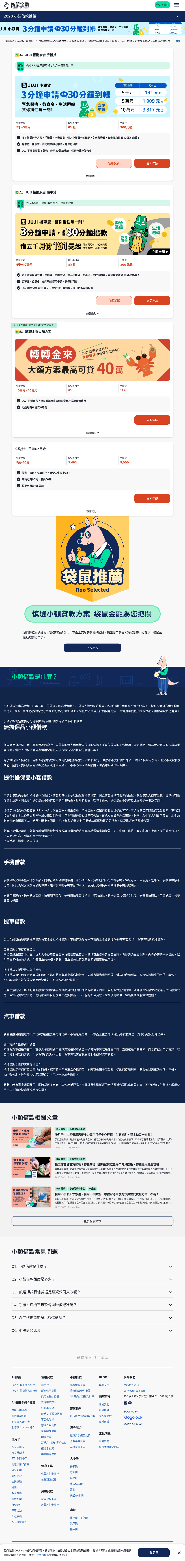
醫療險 (74, 1466)
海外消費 (17, 1475)
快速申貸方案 (48, 1402)
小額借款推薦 (77, 1384)
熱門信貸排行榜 (50, 1396)
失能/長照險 (77, 1495)
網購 (14, 1487)
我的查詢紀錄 (19, 1415)
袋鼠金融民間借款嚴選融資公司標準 (94, 821)
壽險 (72, 1489)
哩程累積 (17, 1516)
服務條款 (104, 1410)
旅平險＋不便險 (79, 1517)
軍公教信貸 (47, 1419)
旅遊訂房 (17, 1493)
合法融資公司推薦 (80, 1390)
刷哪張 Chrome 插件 (23, 1427)
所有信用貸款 (48, 1390)
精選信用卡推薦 (20, 1464)
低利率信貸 (47, 1407)
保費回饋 (17, 1498)
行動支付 (17, 1504)
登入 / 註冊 (162, 4)
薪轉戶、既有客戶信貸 (53, 1442)
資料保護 (104, 1421)
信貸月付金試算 (50, 1473)
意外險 (74, 1472)
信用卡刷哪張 (19, 1410)
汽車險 (74, 1523)
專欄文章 (104, 1384)
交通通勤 (17, 1481)
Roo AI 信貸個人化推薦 (25, 1390)
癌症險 (74, 1477)
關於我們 (104, 1404)
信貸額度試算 (48, 1479)
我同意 (154, 1553)
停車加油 (17, 1510)
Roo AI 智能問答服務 (23, 1384)
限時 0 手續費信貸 (51, 1413)
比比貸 (45, 1384)
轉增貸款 (46, 1436)
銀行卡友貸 (47, 1448)
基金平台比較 (77, 1441)
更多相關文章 (92, 1221)
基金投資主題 (77, 1446)
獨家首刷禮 (18, 1452)
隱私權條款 (105, 1415)
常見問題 (104, 1441)
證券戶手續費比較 (80, 1435)
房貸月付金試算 (50, 1504)
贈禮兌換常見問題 (109, 1446)
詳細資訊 (91, 176)
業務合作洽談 (131, 1384)
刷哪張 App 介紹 (21, 1421)
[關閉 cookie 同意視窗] (179, 1553)
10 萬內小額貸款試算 (82, 1396)
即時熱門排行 (19, 1458)
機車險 (74, 1529)
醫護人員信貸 (48, 1425)
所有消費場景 (19, 1521)
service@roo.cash (134, 1390)
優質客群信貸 (48, 1431)
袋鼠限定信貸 (48, 1454)
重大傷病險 (76, 1483)
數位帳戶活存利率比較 (82, 1415)
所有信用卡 (18, 1446)
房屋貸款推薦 (48, 1498)
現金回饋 (17, 1469)
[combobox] (92, 16)
